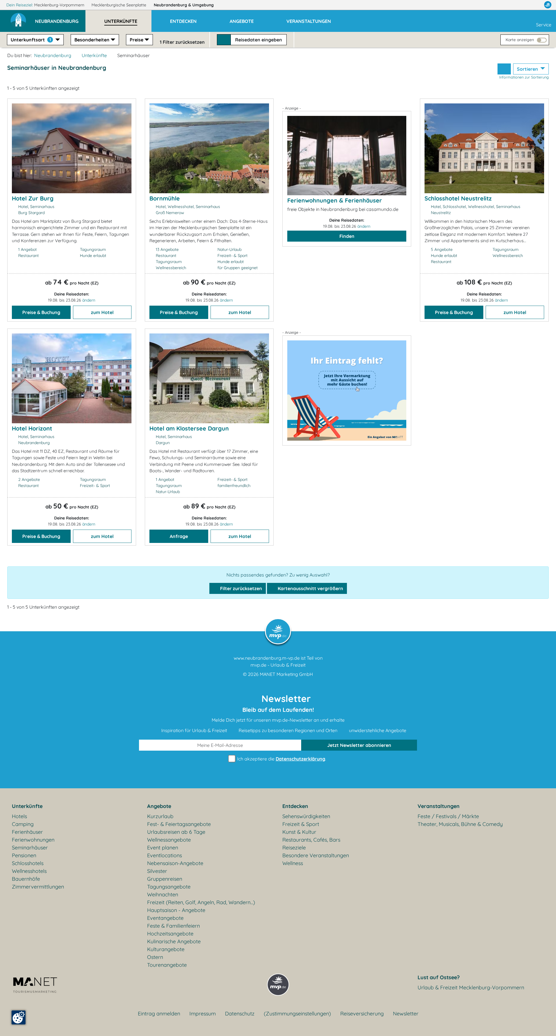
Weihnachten (162, 894)
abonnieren (359, 745)
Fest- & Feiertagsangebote (179, 824)
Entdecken (295, 806)
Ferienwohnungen (33, 839)
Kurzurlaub (160, 816)
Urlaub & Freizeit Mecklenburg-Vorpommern (471, 987)
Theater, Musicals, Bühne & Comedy (460, 824)
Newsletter (405, 1013)
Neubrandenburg (184, 5)
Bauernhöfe (26, 879)
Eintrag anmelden (159, 1013)
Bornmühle (164, 198)
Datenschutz (240, 1013)
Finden (346, 236)
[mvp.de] (547, 5)
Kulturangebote (165, 949)
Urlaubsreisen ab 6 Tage (176, 832)
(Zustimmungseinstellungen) (297, 1013)
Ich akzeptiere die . (281, 759)
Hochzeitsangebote (170, 933)
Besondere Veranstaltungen (315, 855)
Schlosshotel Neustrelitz (458, 198)
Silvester (157, 871)
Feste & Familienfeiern (173, 925)
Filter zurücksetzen (240, 588)
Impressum (202, 1013)
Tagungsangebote (169, 886)
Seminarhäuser (30, 847)
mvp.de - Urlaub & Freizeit (278, 665)
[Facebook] (522, 5)
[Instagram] (535, 5)
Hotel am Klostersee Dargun (189, 428)
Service (543, 25)
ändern (88, 300)
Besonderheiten (91, 40)
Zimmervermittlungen (38, 886)
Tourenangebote (167, 965)
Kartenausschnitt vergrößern (310, 588)
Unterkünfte (94, 55)
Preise (136, 40)
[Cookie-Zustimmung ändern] (18, 1017)
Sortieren (528, 69)
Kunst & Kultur (299, 832)
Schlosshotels (27, 863)
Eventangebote (165, 918)
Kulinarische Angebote (174, 941)
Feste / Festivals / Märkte (448, 816)
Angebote (159, 806)
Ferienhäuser (27, 832)
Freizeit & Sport (300, 824)
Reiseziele (294, 847)
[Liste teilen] (504, 68)
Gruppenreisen (164, 879)
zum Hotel (102, 312)
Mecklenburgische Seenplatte (119, 5)
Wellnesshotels (29, 871)
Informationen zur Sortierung (524, 77)
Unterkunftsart (31, 40)
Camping (23, 824)
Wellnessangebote (169, 839)
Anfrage (179, 536)
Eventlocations (164, 855)
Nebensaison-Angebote (175, 863)
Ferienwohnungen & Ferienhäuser (334, 200)
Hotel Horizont (32, 428)
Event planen (162, 847)
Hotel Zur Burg (33, 198)
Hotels (19, 816)
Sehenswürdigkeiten (306, 816)
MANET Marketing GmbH (286, 674)
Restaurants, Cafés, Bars (311, 839)
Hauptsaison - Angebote (176, 910)
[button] (60, 18)
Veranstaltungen (439, 806)
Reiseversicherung (362, 1013)
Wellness (292, 863)
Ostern (155, 957)
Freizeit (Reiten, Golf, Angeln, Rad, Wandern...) (201, 902)
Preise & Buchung (41, 312)
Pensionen (24, 855)
